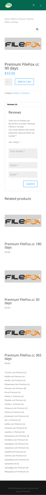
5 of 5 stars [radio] (24, 145)
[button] (37, 29)
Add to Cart (24, 81)
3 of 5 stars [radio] (17, 145)
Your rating (14, 142)
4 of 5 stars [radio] (20, 145)
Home (7, 19)
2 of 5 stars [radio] (13, 145)
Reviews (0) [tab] (12, 104)
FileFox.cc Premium (18, 19)
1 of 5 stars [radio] (10, 145)
